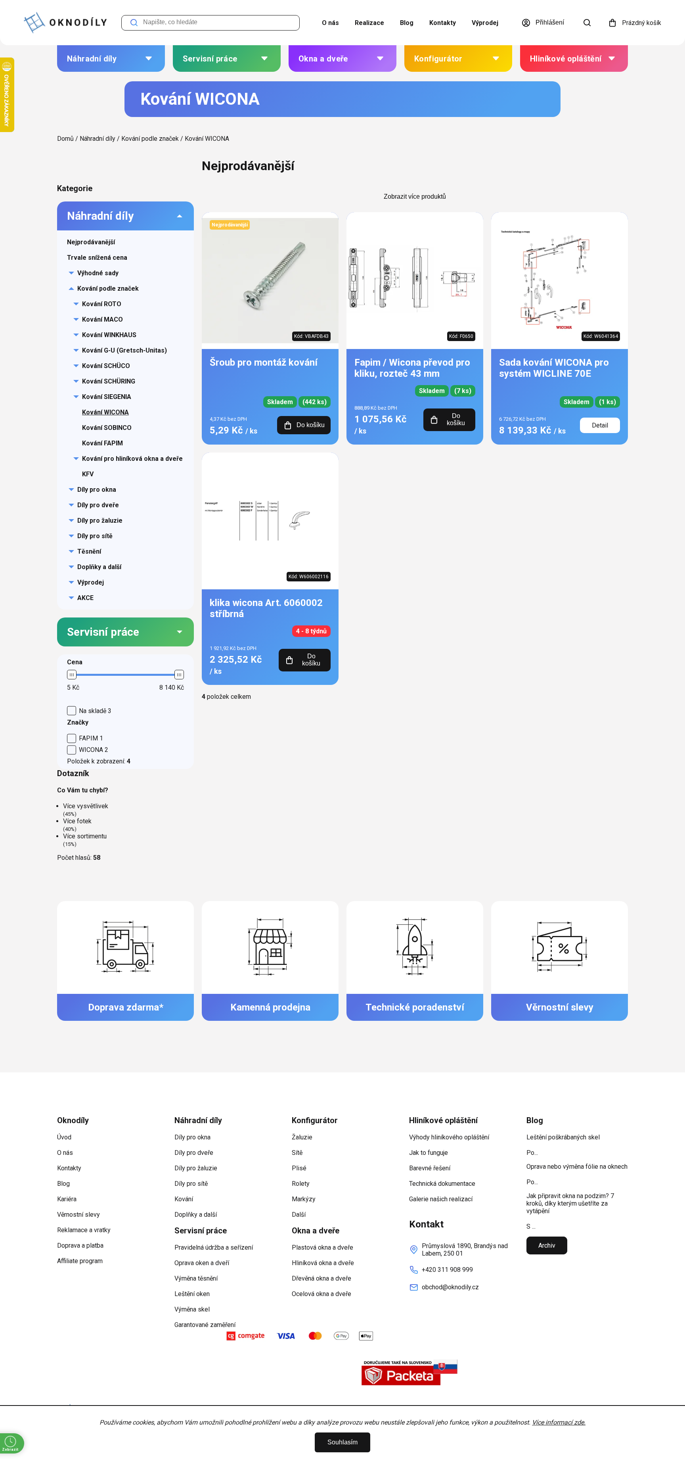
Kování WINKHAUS (109, 335)
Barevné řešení (429, 1168)
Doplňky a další (99, 567)
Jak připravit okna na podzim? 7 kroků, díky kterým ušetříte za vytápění (570, 1203)
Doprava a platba (80, 1245)
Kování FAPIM (102, 443)
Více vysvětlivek (85, 806)
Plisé (299, 1168)
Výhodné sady (98, 273)
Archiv (546, 1245)
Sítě (297, 1152)
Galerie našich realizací (441, 1199)
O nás (330, 23)
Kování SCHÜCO (106, 366)
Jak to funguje (428, 1152)
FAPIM (91, 738)
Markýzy (304, 1199)
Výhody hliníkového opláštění (449, 1137)
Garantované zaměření (204, 1325)
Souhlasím (342, 1442)
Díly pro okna (96, 489)
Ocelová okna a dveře (321, 1294)
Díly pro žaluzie (99, 520)
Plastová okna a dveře (322, 1247)
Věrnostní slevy (78, 1214)
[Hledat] (587, 22)
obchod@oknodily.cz (450, 1287)
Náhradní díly (100, 215)
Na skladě (95, 711)
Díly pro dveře (98, 505)
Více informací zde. (559, 1422)
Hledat (134, 23)
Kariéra (67, 1199)
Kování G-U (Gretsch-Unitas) (124, 350)
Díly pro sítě (95, 536)
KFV (88, 474)
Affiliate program (80, 1261)
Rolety (301, 1183)
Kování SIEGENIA (106, 397)
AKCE (85, 598)
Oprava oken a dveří (201, 1263)
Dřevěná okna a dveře (321, 1278)
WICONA (93, 750)
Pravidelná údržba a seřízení (213, 1247)
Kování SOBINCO (107, 427)
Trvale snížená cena (97, 257)
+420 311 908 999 (447, 1269)
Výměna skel (192, 1309)
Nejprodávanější (91, 242)
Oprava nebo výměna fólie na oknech (577, 1166)
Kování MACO (102, 319)
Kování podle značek (108, 288)
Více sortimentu (85, 836)
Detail (600, 425)
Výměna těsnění (196, 1278)
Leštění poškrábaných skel (563, 1137)
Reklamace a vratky (84, 1230)
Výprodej (485, 23)
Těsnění (89, 551)
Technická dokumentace (442, 1183)
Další (299, 1214)
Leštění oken (192, 1294)
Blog (406, 23)
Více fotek (77, 821)
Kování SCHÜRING (108, 381)
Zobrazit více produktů (415, 196)
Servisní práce (103, 632)
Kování (183, 1199)
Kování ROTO (101, 304)
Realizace (369, 23)
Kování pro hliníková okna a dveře (132, 458)
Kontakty (442, 23)
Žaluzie (302, 1137)
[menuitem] (111, 58)
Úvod (64, 1137)
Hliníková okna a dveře (323, 1263)
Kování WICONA (105, 412)
